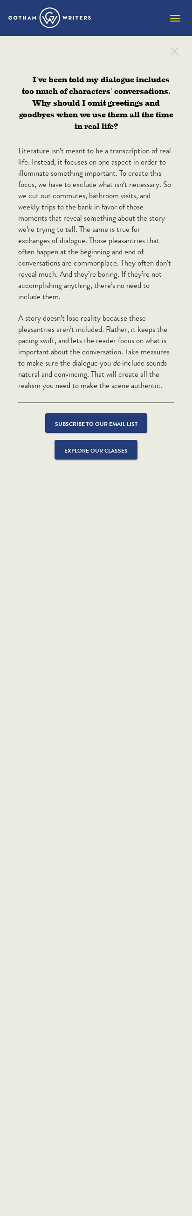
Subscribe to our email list (96, 424)
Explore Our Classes (96, 450)
